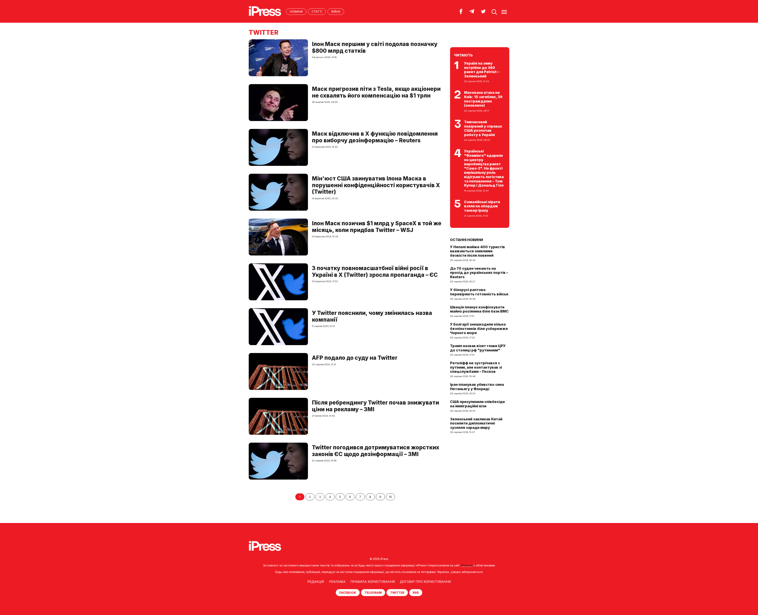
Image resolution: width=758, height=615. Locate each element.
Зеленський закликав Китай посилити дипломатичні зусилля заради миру (476, 423)
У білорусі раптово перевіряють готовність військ (479, 292)
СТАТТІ (317, 11)
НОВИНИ (296, 11)
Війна (335, 11)
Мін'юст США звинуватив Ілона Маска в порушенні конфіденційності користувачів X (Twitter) (376, 185)
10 (390, 497)
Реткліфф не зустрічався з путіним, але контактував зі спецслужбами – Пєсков (476, 367)
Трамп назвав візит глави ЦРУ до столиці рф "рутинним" (478, 348)
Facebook (347, 592)
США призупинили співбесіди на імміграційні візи (477, 404)
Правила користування (372, 582)
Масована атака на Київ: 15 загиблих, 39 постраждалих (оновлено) (483, 98)
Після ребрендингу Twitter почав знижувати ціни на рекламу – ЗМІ (375, 406)
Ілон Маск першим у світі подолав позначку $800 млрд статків (374, 47)
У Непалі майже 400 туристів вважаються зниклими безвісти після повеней (477, 251)
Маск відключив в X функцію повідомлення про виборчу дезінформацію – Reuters (375, 137)
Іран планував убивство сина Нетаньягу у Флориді (477, 386)
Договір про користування (425, 582)
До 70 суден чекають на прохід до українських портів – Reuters (479, 272)
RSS (416, 592)
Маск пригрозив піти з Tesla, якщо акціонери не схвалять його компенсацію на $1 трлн (376, 92)
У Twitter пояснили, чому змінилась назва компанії (372, 316)
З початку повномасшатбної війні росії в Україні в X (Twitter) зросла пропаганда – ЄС (375, 271)
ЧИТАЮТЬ (463, 55)
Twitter (397, 592)
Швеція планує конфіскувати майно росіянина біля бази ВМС (479, 309)
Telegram (373, 592)
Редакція (315, 582)
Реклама (337, 582)
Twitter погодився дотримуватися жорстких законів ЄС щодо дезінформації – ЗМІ (375, 450)
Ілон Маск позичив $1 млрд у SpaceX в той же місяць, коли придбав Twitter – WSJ (376, 226)
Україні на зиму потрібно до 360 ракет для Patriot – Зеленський (481, 69)
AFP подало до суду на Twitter (354, 357)
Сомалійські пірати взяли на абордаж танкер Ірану (482, 206)
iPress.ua (467, 565)
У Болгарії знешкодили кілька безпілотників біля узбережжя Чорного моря (479, 328)
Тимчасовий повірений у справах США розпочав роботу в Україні (483, 128)
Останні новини (466, 240)
